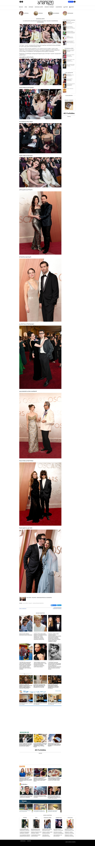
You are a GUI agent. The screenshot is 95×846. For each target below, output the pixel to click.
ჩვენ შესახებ (22, 840)
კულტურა (26, 13)
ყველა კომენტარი (22, 608)
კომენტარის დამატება (57, 608)
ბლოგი (71, 1)
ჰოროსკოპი (70, 13)
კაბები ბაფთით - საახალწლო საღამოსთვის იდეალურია (69, 80)
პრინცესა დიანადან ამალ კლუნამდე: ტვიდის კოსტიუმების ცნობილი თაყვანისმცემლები (70, 43)
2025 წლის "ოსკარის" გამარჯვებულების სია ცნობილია (39, 597)
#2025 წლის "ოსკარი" (27, 603)
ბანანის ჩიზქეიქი (69, 88)
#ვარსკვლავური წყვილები (38, 603)
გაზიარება (54, 605)
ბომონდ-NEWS (59, 817)
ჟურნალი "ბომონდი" (69, 100)
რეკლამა (29, 840)
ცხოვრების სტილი (40, 18)
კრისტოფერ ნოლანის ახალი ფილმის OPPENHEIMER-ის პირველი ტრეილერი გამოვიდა (70, 85)
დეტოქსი (41, 13)
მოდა (36, 817)
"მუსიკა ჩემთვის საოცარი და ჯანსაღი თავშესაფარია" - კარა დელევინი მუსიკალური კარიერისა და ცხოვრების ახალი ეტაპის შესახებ (40, 664)
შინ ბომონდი (56, 13)
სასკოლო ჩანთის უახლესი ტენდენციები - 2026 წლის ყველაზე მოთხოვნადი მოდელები (70, 33)
